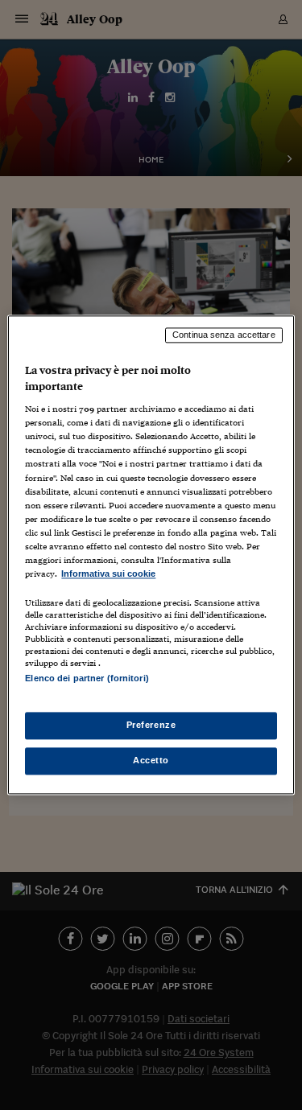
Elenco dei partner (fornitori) (86, 678)
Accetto (151, 761)
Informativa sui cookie (108, 573)
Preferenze (151, 725)
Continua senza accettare (223, 334)
